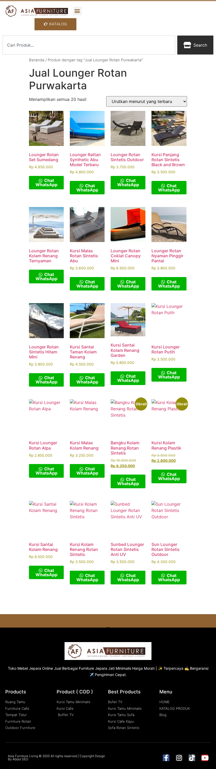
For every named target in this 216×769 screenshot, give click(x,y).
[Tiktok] (192, 758)
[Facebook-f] (166, 758)
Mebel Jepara (29, 668)
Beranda (36, 60)
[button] (77, 11)
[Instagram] (179, 758)
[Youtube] (205, 758)
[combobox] (89, 45)
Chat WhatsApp (46, 182)
